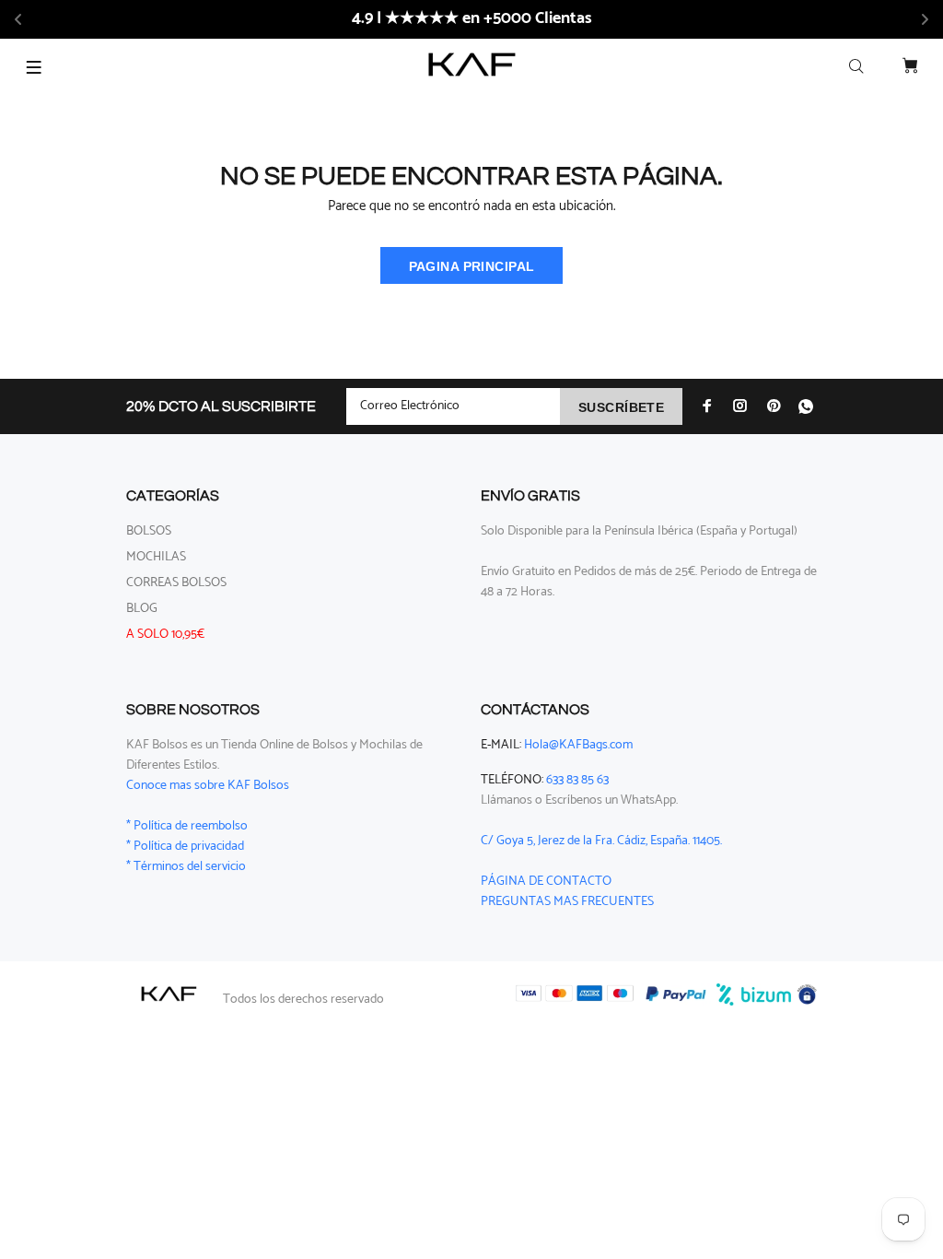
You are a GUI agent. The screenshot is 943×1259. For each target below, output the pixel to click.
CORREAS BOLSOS (176, 583)
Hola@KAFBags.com (578, 745)
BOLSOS (148, 531)
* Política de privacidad (185, 846)
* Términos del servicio (186, 866)
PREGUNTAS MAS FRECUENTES (567, 901)
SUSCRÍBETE (621, 407)
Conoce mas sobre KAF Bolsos (207, 785)
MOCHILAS (156, 557)
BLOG (141, 608)
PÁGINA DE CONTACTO (546, 881)
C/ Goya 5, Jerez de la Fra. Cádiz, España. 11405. (601, 841)
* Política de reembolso (187, 826)
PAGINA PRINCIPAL (472, 266)
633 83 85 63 (577, 780)
